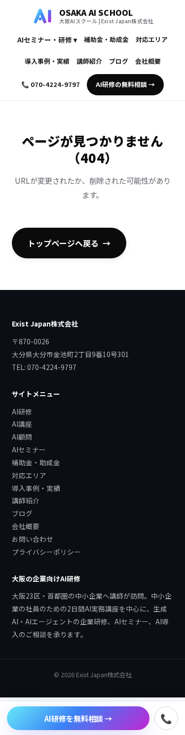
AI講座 (22, 424)
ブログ (118, 61)
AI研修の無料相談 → (125, 84)
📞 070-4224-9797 (50, 84)
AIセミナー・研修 (47, 39)
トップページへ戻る (63, 243)
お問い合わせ (32, 539)
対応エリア (152, 39)
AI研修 (22, 411)
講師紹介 (89, 61)
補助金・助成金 (106, 39)
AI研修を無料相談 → (78, 718)
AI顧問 (22, 437)
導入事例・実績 (47, 61)
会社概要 (148, 61)
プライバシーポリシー (46, 552)
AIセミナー (29, 449)
